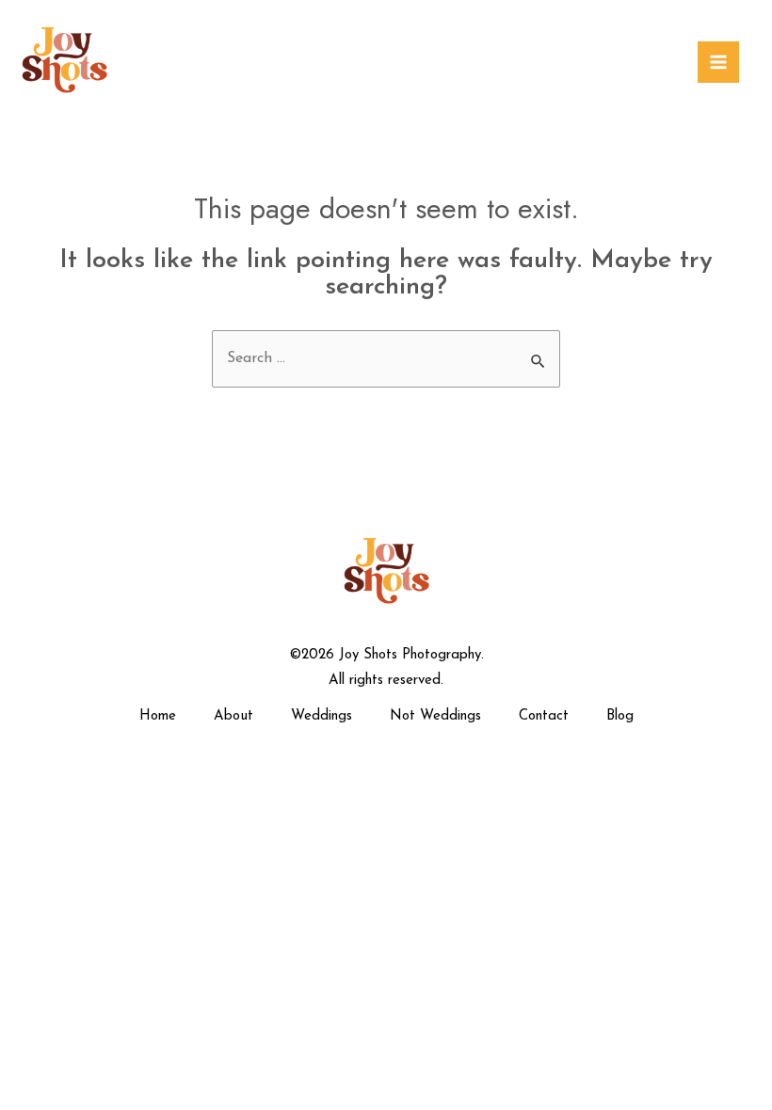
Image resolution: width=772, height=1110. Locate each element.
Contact (544, 716)
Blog (620, 716)
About (233, 716)
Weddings (321, 716)
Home (157, 716)
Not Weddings (435, 716)
